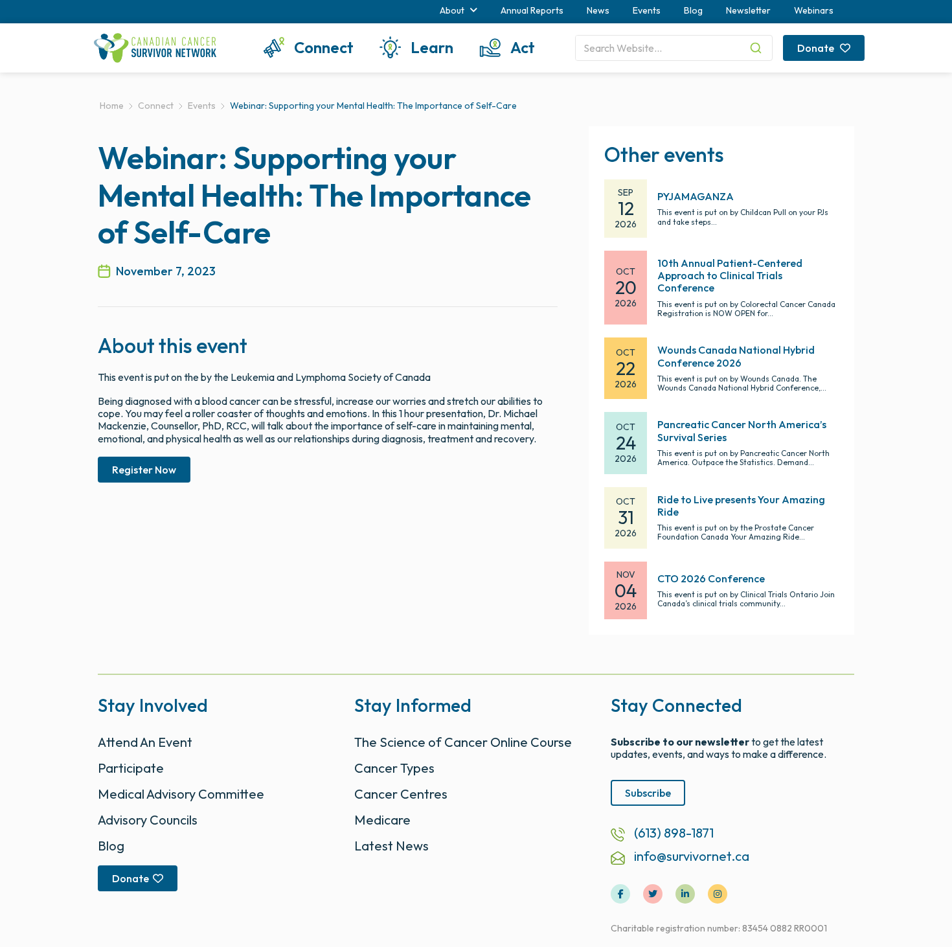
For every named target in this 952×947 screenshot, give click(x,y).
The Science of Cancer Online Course (463, 742)
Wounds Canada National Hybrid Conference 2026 (736, 356)
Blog (693, 10)
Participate (131, 768)
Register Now (144, 469)
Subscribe (648, 792)
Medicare (382, 820)
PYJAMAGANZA (695, 196)
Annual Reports (532, 10)
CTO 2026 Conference (711, 578)
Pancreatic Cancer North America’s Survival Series (741, 430)
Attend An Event (145, 742)
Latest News (391, 846)
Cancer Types (394, 768)
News (598, 10)
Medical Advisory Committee (181, 794)
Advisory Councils (148, 820)
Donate (816, 47)
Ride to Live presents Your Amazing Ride (741, 505)
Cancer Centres (401, 794)
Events (647, 10)
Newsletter (748, 10)
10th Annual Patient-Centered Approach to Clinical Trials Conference (729, 275)
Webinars (813, 10)
